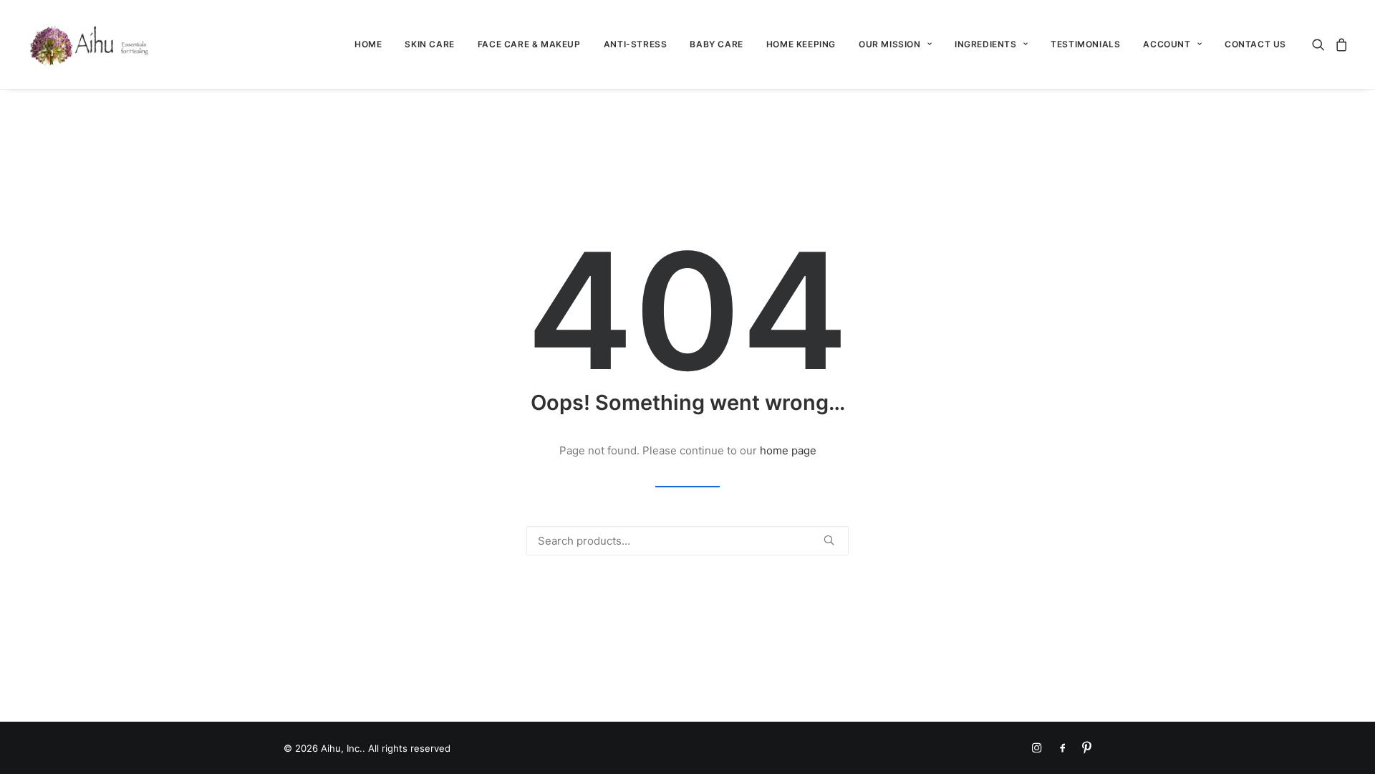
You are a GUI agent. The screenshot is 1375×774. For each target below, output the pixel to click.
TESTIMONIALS (1085, 44)
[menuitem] (368, 44)
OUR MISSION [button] (890, 44)
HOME (368, 44)
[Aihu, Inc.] (89, 44)
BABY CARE (716, 44)
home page (788, 450)
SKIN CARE (429, 44)
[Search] (687, 540)
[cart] (1339, 44)
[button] (1321, 44)
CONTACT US (1255, 44)
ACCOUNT (1166, 44)
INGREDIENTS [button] (986, 44)
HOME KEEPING (801, 44)
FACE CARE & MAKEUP (529, 44)
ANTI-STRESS (635, 44)
